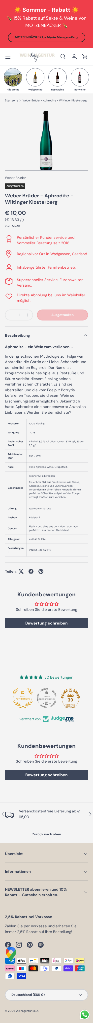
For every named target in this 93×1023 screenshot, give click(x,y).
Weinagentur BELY (27, 1011)
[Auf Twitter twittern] (21, 571)
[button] (85, 56)
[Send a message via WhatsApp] (85, 1015)
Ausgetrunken (62, 315)
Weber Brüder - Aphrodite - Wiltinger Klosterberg (55, 100)
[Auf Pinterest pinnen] (41, 571)
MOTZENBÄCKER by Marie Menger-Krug (46, 37)
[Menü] (7, 56)
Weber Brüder (15, 178)
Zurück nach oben (46, 834)
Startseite (11, 100)
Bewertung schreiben (46, 623)
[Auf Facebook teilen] (31, 571)
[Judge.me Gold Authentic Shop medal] (23, 698)
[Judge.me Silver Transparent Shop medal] (47, 698)
